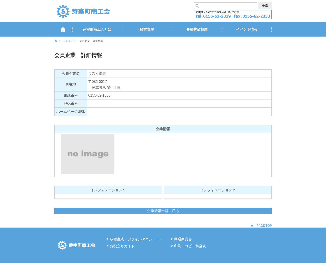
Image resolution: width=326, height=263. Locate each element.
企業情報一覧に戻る (163, 211)
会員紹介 (68, 41)
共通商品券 (183, 239)
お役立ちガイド (122, 246)
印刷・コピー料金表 (190, 246)
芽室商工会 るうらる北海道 (83, 11)
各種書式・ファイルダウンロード (136, 239)
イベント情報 (246, 29)
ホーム (58, 41)
